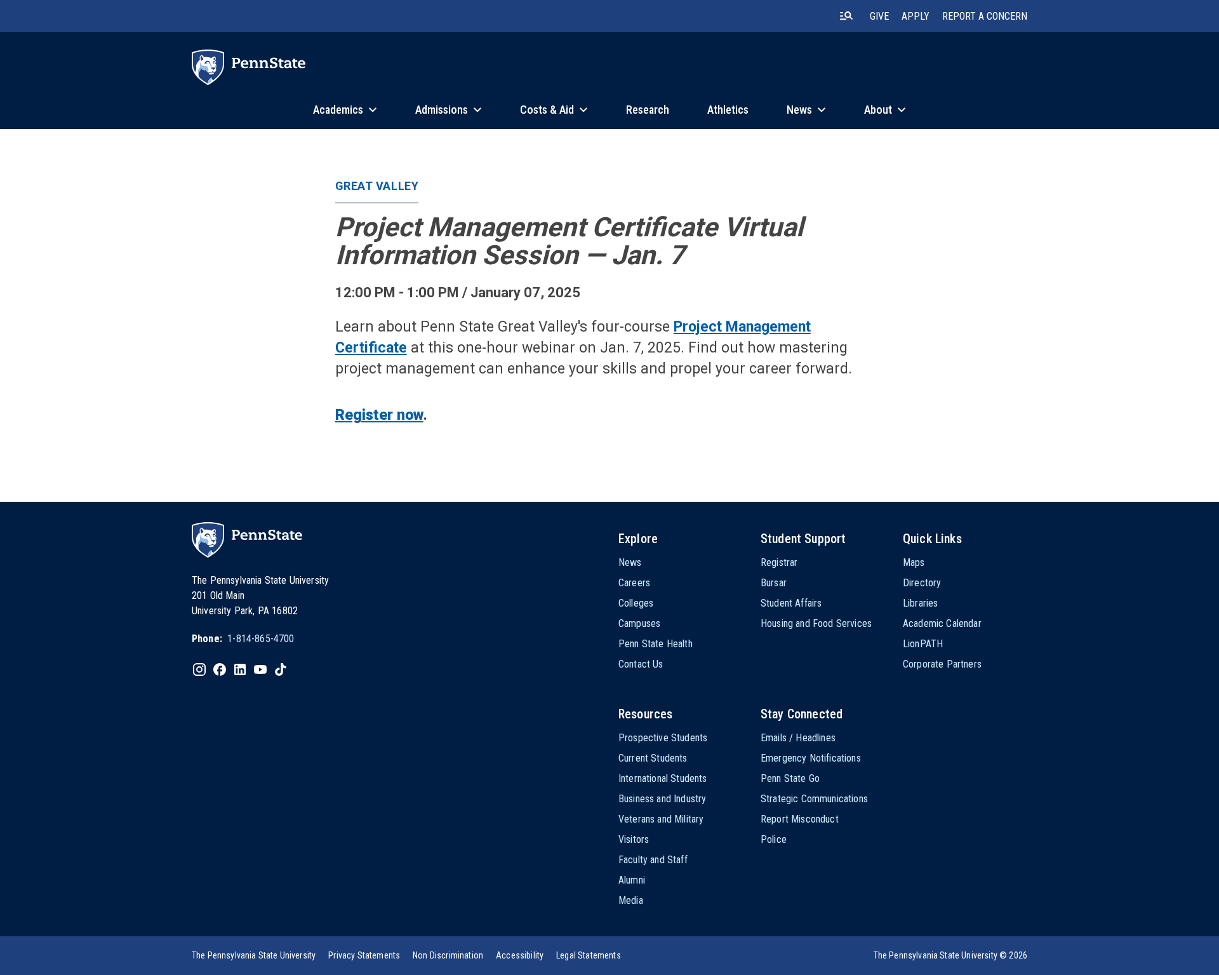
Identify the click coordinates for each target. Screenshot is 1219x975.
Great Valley (376, 185)
